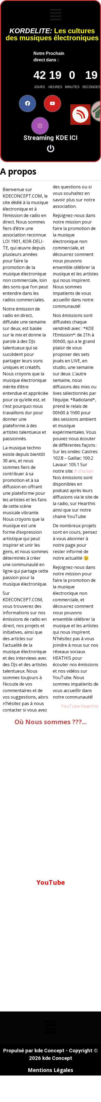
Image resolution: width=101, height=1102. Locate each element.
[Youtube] (52, 103)
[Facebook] (27, 103)
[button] (56, 15)
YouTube (70, 706)
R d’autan (83, 471)
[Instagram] (40, 126)
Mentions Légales (50, 1070)
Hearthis (89, 706)
